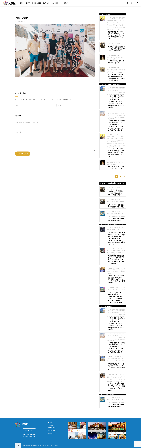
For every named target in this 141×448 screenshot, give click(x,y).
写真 (114, 381)
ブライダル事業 (118, 92)
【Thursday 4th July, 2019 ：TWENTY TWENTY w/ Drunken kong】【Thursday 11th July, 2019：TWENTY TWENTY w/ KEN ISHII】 (116, 297)
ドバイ (121, 24)
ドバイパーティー (115, 289)
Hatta (114, 17)
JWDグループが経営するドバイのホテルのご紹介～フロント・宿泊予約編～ (116, 49)
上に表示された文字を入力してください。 (28, 122)
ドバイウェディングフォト (115, 376)
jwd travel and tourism (114, 55)
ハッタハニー (121, 25)
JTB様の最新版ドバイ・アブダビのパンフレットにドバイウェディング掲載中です (116, 366)
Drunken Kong (112, 287)
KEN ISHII (118, 287)
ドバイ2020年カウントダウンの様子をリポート (116, 62)
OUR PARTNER (48, 3)
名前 (17, 105)
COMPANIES (36, 3)
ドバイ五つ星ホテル (115, 250)
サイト (18, 112)
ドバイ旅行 (122, 271)
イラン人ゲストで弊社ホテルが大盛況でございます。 (116, 206)
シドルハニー (116, 24)
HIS (108, 89)
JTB (110, 356)
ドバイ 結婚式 (119, 360)
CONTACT (64, 3)
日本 (108, 94)
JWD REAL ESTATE (116, 211)
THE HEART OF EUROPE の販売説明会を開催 (116, 219)
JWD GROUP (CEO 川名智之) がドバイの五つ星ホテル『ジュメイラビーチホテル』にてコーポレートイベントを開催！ (116, 259)
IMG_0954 (22, 17)
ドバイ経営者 (117, 252)
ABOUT (27, 3)
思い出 (117, 381)
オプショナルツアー (112, 22)
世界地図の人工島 (116, 216)
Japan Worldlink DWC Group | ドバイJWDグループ (39, 445)
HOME (21, 3)
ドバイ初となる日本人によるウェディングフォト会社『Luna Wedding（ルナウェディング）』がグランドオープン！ (116, 386)
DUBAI (110, 17)
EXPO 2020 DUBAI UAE (115, 227)
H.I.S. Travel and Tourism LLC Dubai (117, 87)
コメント (18, 132)
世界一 (111, 381)
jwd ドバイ (111, 43)
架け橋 (111, 94)
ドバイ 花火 (113, 59)
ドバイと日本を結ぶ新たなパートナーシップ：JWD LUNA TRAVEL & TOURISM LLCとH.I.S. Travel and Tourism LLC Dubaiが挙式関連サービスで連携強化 (116, 101)
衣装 (118, 94)
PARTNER (51, 430)
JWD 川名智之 (117, 43)
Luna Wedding (112, 374)
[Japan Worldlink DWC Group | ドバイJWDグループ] (9, 2)
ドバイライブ (116, 271)
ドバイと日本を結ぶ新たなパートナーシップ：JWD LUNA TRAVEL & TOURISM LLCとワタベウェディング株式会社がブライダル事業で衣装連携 (116, 125)
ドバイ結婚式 (114, 377)
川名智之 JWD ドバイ (115, 29)
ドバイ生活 (111, 252)
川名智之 (113, 254)
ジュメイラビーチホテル (114, 249)
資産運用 (123, 216)
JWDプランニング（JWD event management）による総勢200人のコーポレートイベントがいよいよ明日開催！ (116, 279)
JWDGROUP (110, 45)
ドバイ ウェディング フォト (113, 358)
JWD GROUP (118, 19)
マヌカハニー (110, 27)
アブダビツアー (114, 71)
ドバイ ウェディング (119, 356)
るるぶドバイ (120, 69)
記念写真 (122, 94)
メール (60, 105)
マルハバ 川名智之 (118, 27)
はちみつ (122, 20)
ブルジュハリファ (114, 379)
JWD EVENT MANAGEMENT (115, 268)
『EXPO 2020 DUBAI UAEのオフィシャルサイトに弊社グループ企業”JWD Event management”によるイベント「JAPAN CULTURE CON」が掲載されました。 (116, 238)
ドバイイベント (117, 270)
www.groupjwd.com (29, 436)
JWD (110, 211)
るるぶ (115, 69)
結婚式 (115, 94)
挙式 (124, 92)
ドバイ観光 (109, 273)
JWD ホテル (111, 199)
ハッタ (115, 25)
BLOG (57, 3)
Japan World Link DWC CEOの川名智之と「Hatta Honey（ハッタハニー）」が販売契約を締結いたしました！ (116, 35)
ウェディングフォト (114, 90)
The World (120, 215)
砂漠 (121, 381)
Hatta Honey (118, 17)
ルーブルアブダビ (117, 72)
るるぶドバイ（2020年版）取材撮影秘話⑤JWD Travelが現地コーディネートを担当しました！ (116, 77)
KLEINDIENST (117, 213)
